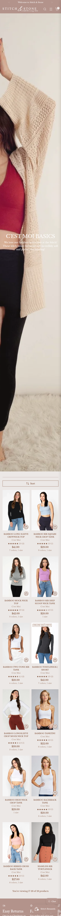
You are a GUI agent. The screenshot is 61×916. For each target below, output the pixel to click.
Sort (32, 483)
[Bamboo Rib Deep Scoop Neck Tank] (45, 576)
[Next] (52, 2)
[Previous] (9, 2)
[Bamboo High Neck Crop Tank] (16, 776)
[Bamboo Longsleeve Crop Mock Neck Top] (16, 709)
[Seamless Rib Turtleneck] (45, 842)
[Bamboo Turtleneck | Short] (45, 643)
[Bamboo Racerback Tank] (45, 776)
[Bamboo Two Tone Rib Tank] (16, 643)
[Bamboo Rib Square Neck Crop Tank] (45, 510)
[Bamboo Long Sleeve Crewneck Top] (16, 510)
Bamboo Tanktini (45, 733)
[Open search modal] (45, 9)
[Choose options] (26, 527)
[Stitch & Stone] (20, 9)
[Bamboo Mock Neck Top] (16, 576)
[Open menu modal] (51, 9)
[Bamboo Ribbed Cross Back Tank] (16, 842)
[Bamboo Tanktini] (45, 709)
